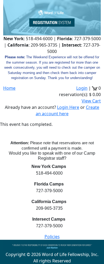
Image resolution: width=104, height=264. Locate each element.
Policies (52, 237)
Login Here (68, 107)
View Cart (91, 101)
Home (9, 88)
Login (81, 88)
